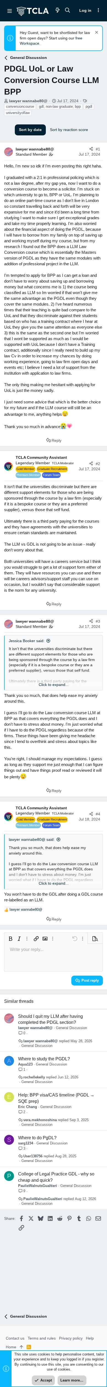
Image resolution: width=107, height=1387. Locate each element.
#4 (98, 814)
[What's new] (57, 11)
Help (90, 1338)
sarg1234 (25, 1143)
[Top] (21, 1347)
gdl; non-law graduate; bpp (60, 106)
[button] (9, 11)
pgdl (89, 106)
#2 (98, 464)
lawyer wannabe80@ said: (32, 839)
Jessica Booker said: (26, 641)
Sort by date (30, 129)
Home (11, 1347)
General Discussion (71, 1028)
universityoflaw (18, 113)
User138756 (33, 1156)
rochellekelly (34, 1077)
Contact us (15, 1338)
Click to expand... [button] (54, 684)
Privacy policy (71, 1338)
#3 (98, 621)
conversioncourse (20, 106)
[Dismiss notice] (96, 33)
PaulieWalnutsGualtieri (37, 1186)
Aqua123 (25, 1064)
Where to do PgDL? (37, 1137)
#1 (98, 149)
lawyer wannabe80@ (28, 101)
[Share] (91, 149)
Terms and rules (42, 1338)
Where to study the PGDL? (44, 1058)
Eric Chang (27, 1107)
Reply (56, 440)
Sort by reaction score (69, 129)
